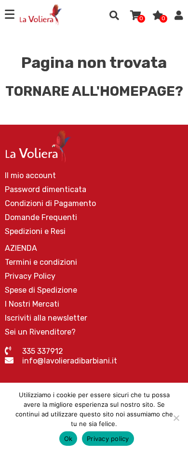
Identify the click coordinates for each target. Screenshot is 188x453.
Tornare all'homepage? (94, 91)
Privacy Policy (30, 276)
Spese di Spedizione (41, 290)
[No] (176, 418)
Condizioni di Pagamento (50, 203)
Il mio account (30, 175)
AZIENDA (21, 248)
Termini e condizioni (41, 262)
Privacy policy (108, 438)
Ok (68, 438)
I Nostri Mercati (32, 304)
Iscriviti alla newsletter (46, 318)
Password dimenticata (45, 189)
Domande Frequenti (41, 217)
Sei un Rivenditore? (40, 332)
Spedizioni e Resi (35, 231)
